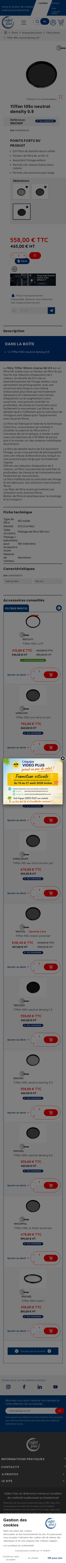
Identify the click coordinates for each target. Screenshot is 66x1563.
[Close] (63, 758)
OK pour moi (55, 1558)
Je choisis (33, 1558)
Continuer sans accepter (11, 1558)
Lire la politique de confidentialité (18, 1545)
